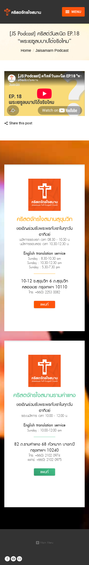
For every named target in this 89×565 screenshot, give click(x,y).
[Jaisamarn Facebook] (7, 558)
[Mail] (19, 558)
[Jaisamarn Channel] (13, 558)
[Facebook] (37, 123)
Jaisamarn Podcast (51, 50)
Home (26, 50)
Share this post (20, 123)
